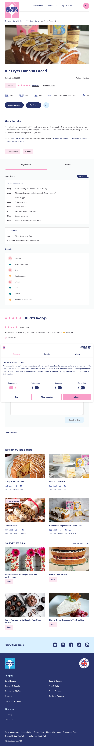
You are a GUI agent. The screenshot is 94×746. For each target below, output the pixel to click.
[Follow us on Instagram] (63, 645)
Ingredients (26, 164)
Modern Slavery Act (53, 732)
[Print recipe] (46, 105)
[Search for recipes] (86, 6)
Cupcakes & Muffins (13, 691)
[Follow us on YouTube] (55, 645)
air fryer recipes (18, 138)
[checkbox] (83, 176)
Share (35, 105)
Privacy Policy (26, 732)
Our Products (38, 5)
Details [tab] (47, 354)
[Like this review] (6, 338)
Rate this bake (49, 85)
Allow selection (47, 397)
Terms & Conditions (12, 732)
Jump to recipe (14, 105)
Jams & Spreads (55, 681)
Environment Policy (70, 732)
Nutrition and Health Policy (37, 736)
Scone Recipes (55, 691)
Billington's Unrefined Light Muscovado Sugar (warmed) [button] (35, 193)
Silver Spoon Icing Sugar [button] (24, 236)
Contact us (9, 719)
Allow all (76, 397)
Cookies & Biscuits (12, 686)
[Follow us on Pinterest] (87, 645)
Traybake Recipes (56, 696)
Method (68, 164)
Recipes (51, 5)
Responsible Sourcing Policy (15, 736)
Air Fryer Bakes (11, 432)
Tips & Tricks (67, 5)
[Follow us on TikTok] (79, 645)
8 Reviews (35, 85)
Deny (17, 397)
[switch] (35, 387)
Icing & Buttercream (13, 701)
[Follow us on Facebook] (71, 645)
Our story (8, 714)
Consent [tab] (16, 354)
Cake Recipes (10, 681)
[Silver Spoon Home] (12, 10)
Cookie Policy (39, 732)
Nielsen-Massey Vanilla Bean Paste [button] (28, 220)
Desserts (8, 696)
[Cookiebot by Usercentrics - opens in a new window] (81, 347)
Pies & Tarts (54, 686)
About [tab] (77, 354)
